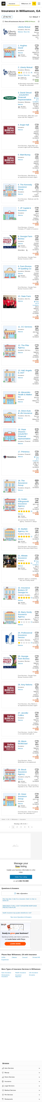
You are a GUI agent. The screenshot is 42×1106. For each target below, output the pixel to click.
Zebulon (14, 957)
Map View (8, 17)
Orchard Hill (36, 957)
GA (8, 819)
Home (3, 819)
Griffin (3, 957)
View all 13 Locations (36, 303)
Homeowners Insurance (32, 271)
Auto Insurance (29, 29)
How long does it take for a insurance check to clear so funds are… (19, 899)
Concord (24, 957)
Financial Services (30, 441)
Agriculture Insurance (31, 619)
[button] (39, 4)
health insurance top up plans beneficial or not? (17, 913)
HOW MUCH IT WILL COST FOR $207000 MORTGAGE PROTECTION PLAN (20, 906)
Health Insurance (20, 972)
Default (35, 17)
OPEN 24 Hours (30, 21)
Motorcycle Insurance (31, 70)
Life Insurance (29, 350)
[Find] (34, 3)
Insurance (21, 29)
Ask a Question (22, 893)
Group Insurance (30, 488)
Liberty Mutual (24, 27)
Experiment (5, 959)
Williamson (15, 819)
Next (32, 827)
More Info (27, 32)
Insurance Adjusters (18, 975)
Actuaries (32, 975)
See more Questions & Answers (21, 917)
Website (20, 32)
